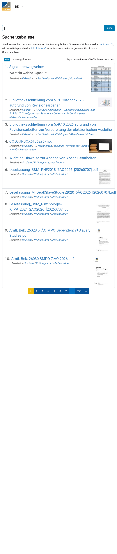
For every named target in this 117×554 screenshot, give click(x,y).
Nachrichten (45, 145)
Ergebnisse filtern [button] (77, 59)
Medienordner (59, 174)
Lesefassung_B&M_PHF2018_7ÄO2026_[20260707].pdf (53, 169)
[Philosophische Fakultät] (6, 6)
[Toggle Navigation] (110, 6)
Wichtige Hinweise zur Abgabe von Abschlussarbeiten (52, 158)
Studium (27, 145)
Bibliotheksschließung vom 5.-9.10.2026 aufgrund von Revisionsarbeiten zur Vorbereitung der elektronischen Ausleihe (52, 113)
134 (79, 291)
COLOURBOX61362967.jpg (30, 141)
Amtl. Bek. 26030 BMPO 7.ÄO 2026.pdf (42, 259)
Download (76, 78)
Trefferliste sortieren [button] (101, 59)
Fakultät (26, 78)
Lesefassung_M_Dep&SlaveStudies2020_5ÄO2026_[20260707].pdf (62, 192)
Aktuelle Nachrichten (49, 109)
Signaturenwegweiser (26, 67)
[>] (86, 291)
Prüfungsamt (41, 162)
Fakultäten (37, 48)
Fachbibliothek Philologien (52, 78)
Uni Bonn (104, 44)
